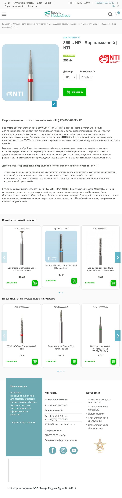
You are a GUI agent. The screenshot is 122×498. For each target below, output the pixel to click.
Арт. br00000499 (22, 228)
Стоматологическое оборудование (98, 426)
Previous (4, 257)
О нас (7, 2)
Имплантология (96, 413)
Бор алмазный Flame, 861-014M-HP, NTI (61, 347)
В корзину (77, 92)
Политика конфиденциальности (61, 440)
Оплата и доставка (24, 2)
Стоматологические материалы (98, 408)
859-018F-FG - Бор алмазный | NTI (22, 347)
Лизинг (49, 2)
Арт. (65, 37)
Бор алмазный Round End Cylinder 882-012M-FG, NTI (100, 269)
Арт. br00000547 (100, 228)
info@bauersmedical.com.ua (62, 424)
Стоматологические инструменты (98, 419)
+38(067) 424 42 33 (57, 416)
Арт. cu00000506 (100, 307)
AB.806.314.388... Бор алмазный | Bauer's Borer (61, 266)
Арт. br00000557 (22, 307)
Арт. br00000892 (61, 228)
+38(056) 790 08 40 (57, 419)
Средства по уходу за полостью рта (99, 401)
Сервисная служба (14, 6)
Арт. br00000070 (61, 307)
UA (118, 6)
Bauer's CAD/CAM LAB (23, 422)
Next (118, 257)
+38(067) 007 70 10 (104, 2)
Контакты (32, 6)
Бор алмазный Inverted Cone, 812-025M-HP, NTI (22, 269)
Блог (39, 2)
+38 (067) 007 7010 (57, 405)
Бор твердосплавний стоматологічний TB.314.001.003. (100, 348)
